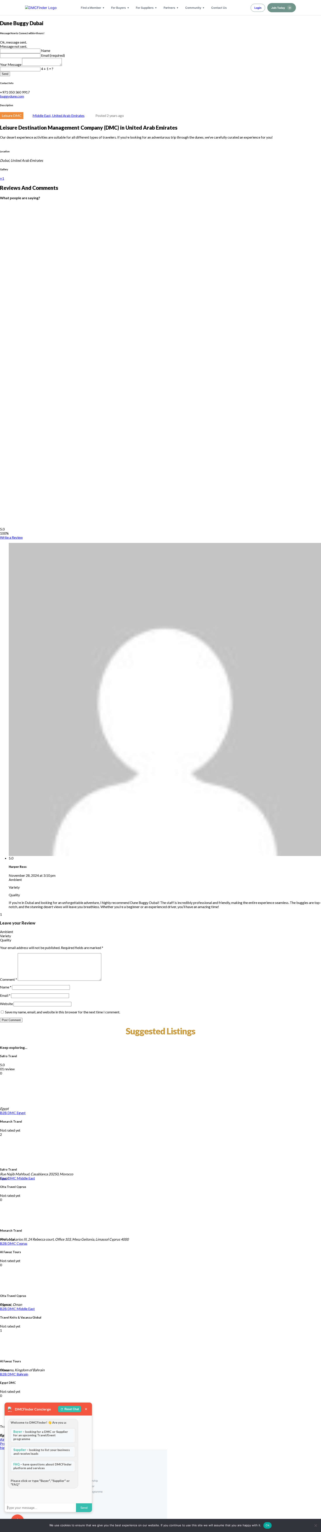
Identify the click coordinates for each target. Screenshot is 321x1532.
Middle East (26, 1178)
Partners (169, 7)
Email (5, 995)
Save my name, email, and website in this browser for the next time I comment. (62, 1012)
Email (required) (53, 55)
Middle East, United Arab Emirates (59, 115)
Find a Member (91, 7)
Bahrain (22, 1374)
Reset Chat (71, 1409)
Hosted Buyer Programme (87, 1491)
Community (193, 7)
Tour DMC (8, 1178)
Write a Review (11, 537)
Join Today (281, 7)
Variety (5, 936)
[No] (315, 1525)
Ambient (6, 932)
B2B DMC (8, 1113)
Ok (267, 1525)
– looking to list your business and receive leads (41, 1451)
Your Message (11, 64)
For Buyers (118, 7)
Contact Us (219, 7)
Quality (5, 940)
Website (6, 1004)
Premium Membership (84, 1480)
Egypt (21, 1113)
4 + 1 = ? (47, 69)
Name (45, 50)
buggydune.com (12, 96)
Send (5, 74)
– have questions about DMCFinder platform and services (42, 1466)
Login (257, 7)
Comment (8, 979)
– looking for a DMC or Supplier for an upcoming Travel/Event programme (40, 1435)
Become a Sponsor (82, 1486)
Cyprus (22, 1243)
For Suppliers (145, 7)
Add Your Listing (81, 1475)
